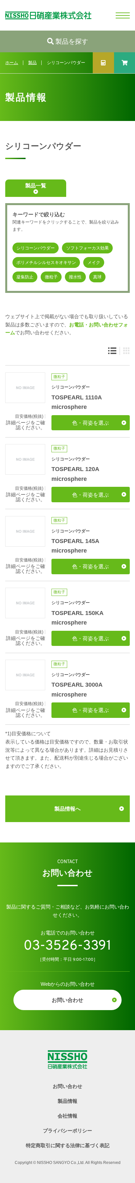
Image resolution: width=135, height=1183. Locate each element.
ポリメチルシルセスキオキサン (46, 262)
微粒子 (51, 276)
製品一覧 (35, 185)
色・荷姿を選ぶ (90, 423)
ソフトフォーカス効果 (87, 248)
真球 (97, 276)
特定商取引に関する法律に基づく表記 (67, 1145)
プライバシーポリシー (67, 1130)
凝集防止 (24, 276)
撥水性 (75, 276)
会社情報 (67, 1116)
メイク (93, 262)
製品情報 (67, 1101)
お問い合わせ (67, 1000)
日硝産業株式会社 (46, 15)
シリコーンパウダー (35, 248)
